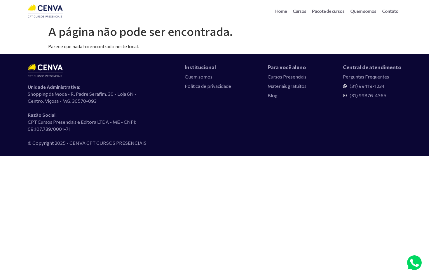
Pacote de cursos (328, 11)
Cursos (299, 11)
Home (281, 11)
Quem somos (363, 11)
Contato (390, 11)
